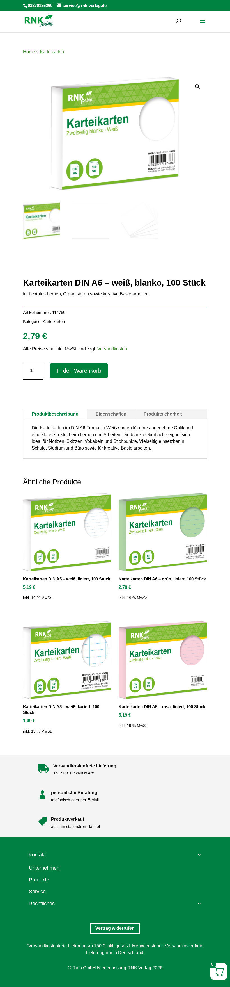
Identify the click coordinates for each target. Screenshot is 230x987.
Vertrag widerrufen (115, 928)
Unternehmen (44, 868)
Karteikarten (52, 51)
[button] (197, 87)
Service (37, 891)
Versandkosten (112, 349)
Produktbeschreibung (55, 414)
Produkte (39, 880)
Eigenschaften (111, 414)
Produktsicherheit (163, 414)
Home (29, 51)
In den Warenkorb (79, 371)
